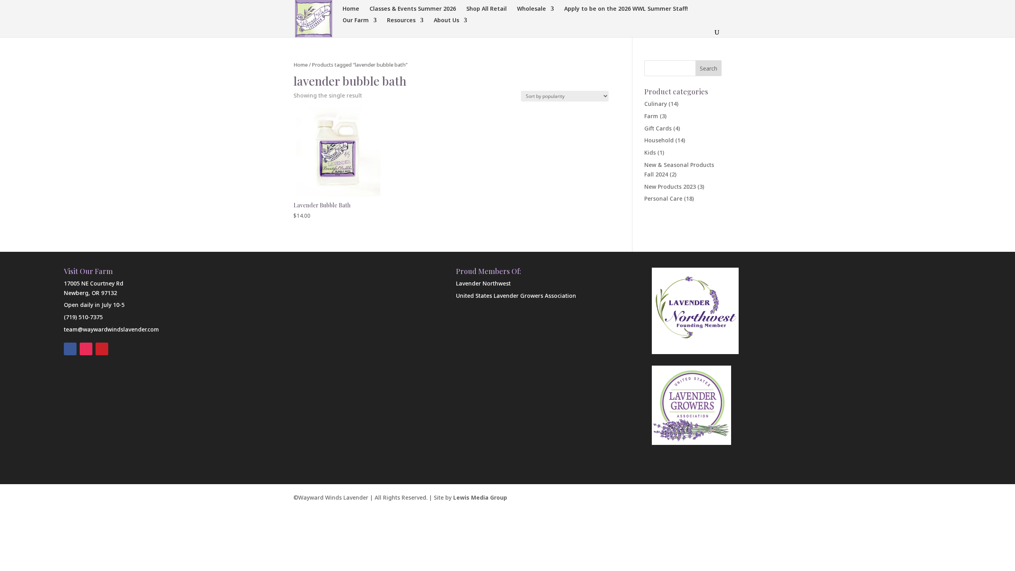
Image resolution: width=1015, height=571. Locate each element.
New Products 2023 (670, 186)
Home (351, 9)
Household (659, 140)
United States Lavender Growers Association (516, 295)
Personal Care (663, 198)
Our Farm (356, 20)
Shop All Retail (486, 9)
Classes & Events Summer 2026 (413, 9)
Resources (401, 20)
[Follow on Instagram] (86, 349)
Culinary (655, 103)
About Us (446, 20)
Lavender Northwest (483, 283)
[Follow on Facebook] (70, 349)
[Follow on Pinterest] (102, 349)
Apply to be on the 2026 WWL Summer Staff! (626, 9)
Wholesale (531, 9)
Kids (650, 152)
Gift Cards (658, 128)
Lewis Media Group (480, 497)
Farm (651, 116)
